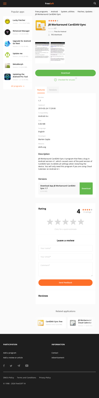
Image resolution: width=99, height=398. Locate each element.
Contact (55, 353)
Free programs (41, 11)
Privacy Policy (45, 377)
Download (65, 73)
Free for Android (60, 31)
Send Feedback (65, 282)
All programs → (17, 86)
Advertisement (58, 357)
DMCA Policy (8, 377)
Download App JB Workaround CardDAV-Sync (58, 187)
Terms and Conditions (26, 377)
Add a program (9, 353)
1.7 (52, 28)
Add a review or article (13, 357)
